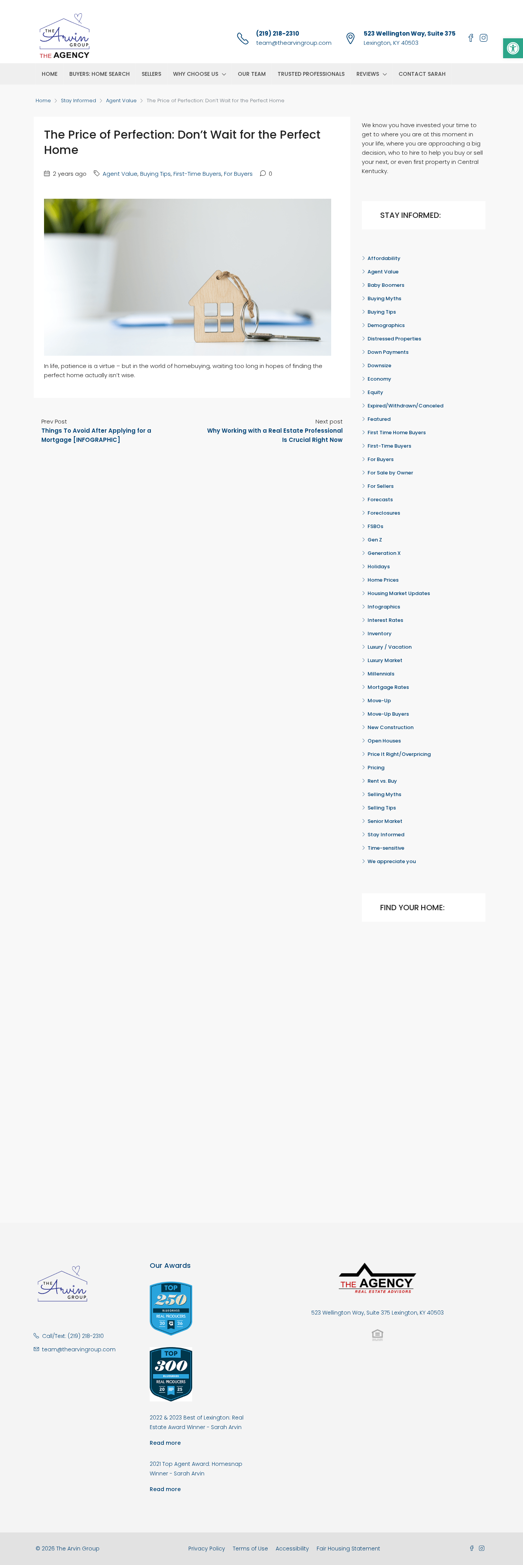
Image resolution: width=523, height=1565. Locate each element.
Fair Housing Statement (348, 1548)
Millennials (381, 673)
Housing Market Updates (399, 593)
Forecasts (380, 499)
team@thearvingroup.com (294, 43)
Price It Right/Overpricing (399, 754)
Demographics (386, 325)
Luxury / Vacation (390, 647)
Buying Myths (384, 298)
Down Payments (388, 352)
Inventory (380, 633)
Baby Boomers (386, 285)
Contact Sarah (422, 74)
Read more (165, 1443)
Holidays (379, 566)
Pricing (376, 767)
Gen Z (375, 539)
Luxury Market (385, 660)
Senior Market (385, 821)
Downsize (379, 365)
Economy (379, 379)
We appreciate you (392, 861)
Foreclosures (384, 513)
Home (49, 74)
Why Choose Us (195, 74)
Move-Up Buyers (388, 714)
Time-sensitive (386, 848)
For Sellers (381, 486)
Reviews (367, 74)
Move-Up (379, 700)
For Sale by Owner (390, 472)
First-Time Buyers (197, 174)
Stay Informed (78, 100)
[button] (513, 48)
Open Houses (384, 740)
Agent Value (121, 100)
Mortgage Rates (388, 687)
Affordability (384, 258)
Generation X (384, 553)
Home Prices (383, 580)
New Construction (390, 727)
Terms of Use (250, 1548)
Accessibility (292, 1548)
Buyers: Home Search (99, 74)
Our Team (252, 74)
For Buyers (238, 174)
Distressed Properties (394, 338)
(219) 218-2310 (277, 33)
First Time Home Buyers (397, 432)
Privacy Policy (206, 1548)
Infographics (384, 606)
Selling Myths (384, 794)
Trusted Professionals (311, 74)
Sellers (151, 74)
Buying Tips (155, 174)
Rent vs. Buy (382, 781)
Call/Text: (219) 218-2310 (73, 1336)
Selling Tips (382, 807)
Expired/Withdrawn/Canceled (405, 405)
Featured (379, 419)
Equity (375, 392)
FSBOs (375, 526)
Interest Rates (385, 620)
